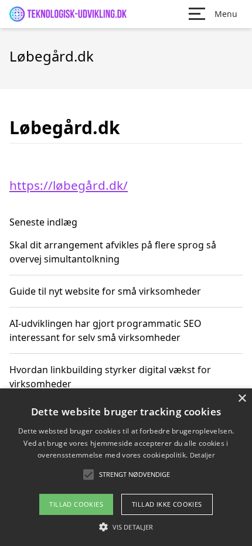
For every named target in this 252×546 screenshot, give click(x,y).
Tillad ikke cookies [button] (167, 504)
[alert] (126, 467)
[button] (126, 527)
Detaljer (202, 455)
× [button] (241, 398)
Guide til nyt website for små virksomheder (105, 291)
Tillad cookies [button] (76, 504)
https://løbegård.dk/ (68, 185)
